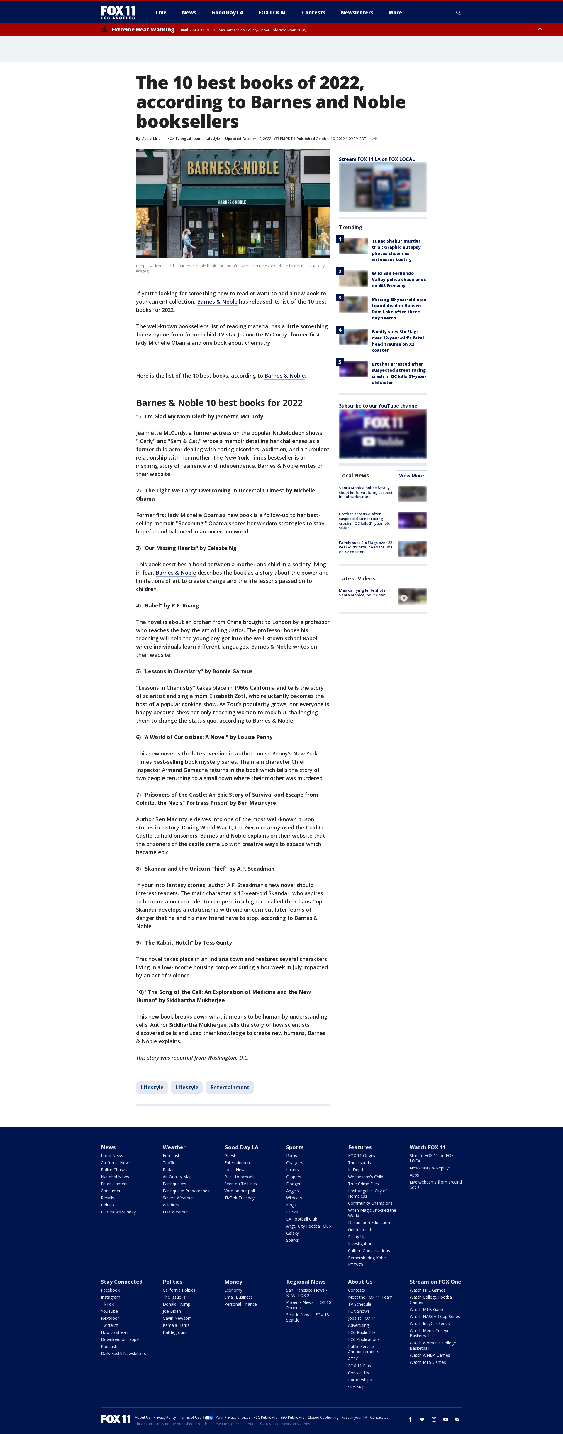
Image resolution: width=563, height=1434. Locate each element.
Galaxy (292, 1233)
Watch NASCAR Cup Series (435, 1316)
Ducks (292, 1212)
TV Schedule (359, 1304)
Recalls (107, 1198)
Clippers (293, 1176)
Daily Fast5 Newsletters (123, 1353)
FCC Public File (362, 1332)
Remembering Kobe (367, 1257)
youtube (445, 1419)
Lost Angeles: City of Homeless (367, 1193)
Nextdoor (110, 1318)
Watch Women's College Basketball (433, 1345)
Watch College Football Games (432, 1299)
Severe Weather (178, 1198)
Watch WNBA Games (430, 1355)
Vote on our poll (239, 1191)
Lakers (292, 1169)
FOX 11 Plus (359, 1366)
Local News (354, 475)
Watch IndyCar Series (430, 1323)
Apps (414, 1175)
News (108, 1147)
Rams (291, 1155)
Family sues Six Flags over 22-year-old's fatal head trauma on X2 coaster (366, 547)
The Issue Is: (360, 1162)
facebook (410, 1419)
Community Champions (370, 1203)
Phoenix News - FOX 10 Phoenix (308, 1305)
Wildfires (171, 1205)
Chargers (294, 1162)
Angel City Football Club (308, 1226)
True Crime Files (363, 1183)
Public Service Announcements (363, 1349)
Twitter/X (109, 1325)
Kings (291, 1205)
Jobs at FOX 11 (362, 1318)
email (457, 1419)
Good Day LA (241, 1147)
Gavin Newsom (177, 1318)
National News (115, 1176)
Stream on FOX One (435, 1281)
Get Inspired (359, 1229)
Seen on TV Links (240, 1183)
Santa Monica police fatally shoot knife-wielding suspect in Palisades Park (366, 492)
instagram (434, 1419)
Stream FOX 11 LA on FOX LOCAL (377, 159)
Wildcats (294, 1198)
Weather (174, 1147)
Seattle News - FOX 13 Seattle (307, 1317)
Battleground (175, 1332)
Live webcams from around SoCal (436, 1184)
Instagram (110, 1297)
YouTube (109, 1311)
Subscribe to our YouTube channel (379, 406)
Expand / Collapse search (458, 12)
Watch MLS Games (428, 1362)
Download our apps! (120, 1339)
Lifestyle (213, 138)
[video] (412, 596)
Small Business (238, 1297)
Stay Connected (122, 1281)
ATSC (353, 1358)
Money (233, 1281)
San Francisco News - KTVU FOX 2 (306, 1292)
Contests (356, 1290)
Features (360, 1147)
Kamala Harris (176, 1325)
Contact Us (358, 1373)
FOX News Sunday (118, 1212)
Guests (231, 1155)
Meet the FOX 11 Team (370, 1297)
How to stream (115, 1332)
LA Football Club (301, 1219)
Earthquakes (174, 1183)
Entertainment (230, 1087)
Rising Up (357, 1236)
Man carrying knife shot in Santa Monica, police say (363, 593)
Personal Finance (240, 1304)
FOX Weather (175, 1212)
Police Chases (114, 1169)
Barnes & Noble (217, 301)
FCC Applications (364, 1339)
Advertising (358, 1325)
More (395, 12)
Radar (168, 1169)
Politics (107, 1205)
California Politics (179, 1290)
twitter (422, 1419)
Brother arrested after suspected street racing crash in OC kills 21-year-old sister (365, 520)
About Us (360, 1281)
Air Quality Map (177, 1176)
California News (116, 1162)
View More (411, 475)
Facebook (110, 1290)
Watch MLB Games (428, 1309)
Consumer (111, 1191)
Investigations (361, 1243)
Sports (294, 1147)
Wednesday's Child (365, 1176)
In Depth (356, 1169)
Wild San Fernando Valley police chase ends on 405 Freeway (399, 279)
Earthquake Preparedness (187, 1191)
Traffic (169, 1162)
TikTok (107, 1304)
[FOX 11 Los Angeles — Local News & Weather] (120, 13)
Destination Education (369, 1222)
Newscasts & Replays (430, 1168)
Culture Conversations (369, 1250)
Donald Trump (176, 1304)
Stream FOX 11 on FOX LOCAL (432, 1158)
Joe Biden (172, 1311)
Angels (292, 1191)
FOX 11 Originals (363, 1155)
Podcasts (109, 1346)
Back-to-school (238, 1176)
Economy (233, 1290)
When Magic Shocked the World (372, 1212)
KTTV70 (355, 1265)
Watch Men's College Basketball (430, 1333)
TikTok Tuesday (239, 1198)
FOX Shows (359, 1311)
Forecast (171, 1155)
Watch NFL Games (427, 1290)
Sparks (292, 1240)
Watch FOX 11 (428, 1147)
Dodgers (294, 1183)
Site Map (356, 1387)
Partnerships (360, 1380)
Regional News (305, 1281)
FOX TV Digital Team (184, 138)
